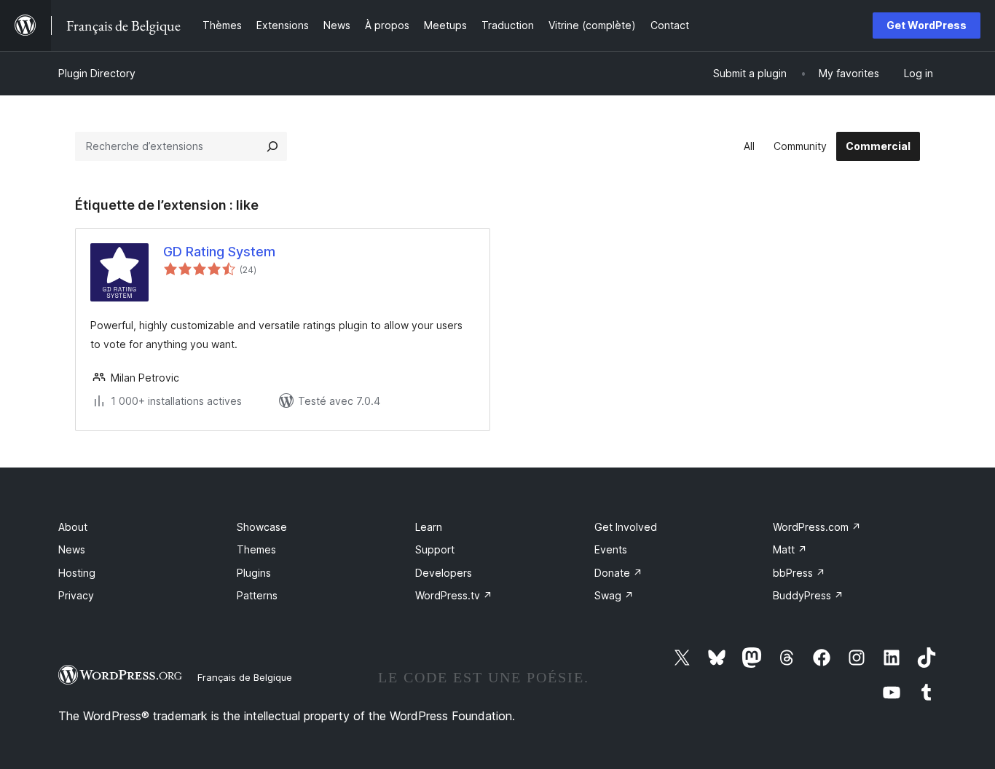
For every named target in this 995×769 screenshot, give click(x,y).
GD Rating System (219, 251)
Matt (790, 549)
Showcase (262, 527)
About (72, 527)
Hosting (76, 573)
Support (435, 549)
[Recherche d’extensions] (272, 146)
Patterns (257, 595)
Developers (443, 573)
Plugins (254, 573)
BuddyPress (808, 595)
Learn (428, 527)
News (71, 549)
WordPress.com (817, 527)
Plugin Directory (96, 73)
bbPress (799, 573)
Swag (614, 595)
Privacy (76, 595)
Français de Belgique (244, 677)
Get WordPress (926, 25)
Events (610, 549)
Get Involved (625, 527)
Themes (256, 549)
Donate (618, 573)
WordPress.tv (453, 595)
